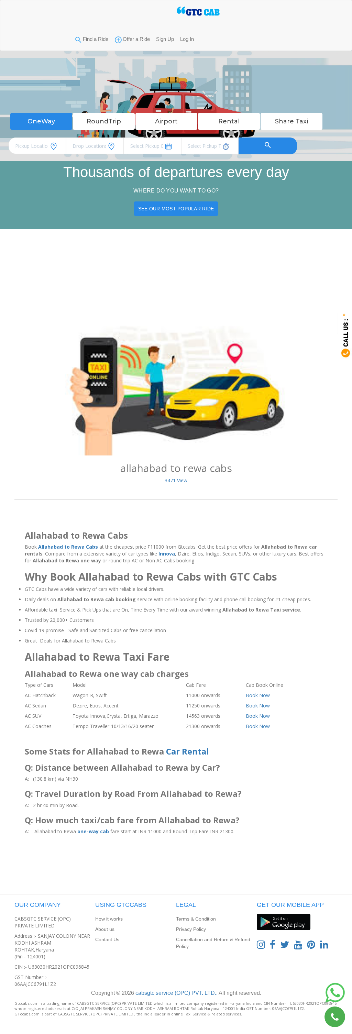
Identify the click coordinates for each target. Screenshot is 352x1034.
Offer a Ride (136, 39)
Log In (187, 39)
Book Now (258, 695)
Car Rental (187, 751)
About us (104, 929)
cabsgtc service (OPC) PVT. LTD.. (176, 993)
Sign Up (165, 39)
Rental (229, 121)
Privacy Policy (191, 929)
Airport (166, 121)
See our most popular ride (176, 208)
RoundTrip (104, 121)
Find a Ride (95, 39)
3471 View (176, 480)
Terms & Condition (196, 919)
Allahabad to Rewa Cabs (68, 546)
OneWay (41, 121)
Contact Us (107, 939)
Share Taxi (291, 121)
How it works (109, 919)
